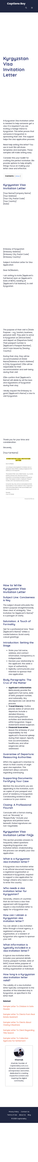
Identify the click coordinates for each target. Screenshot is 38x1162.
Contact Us (25, 1112)
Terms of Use (12, 1115)
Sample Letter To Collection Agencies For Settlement (15, 1039)
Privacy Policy (14, 1112)
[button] (26, 7)
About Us (22, 1115)
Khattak (19, 1059)
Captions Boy (16, 3)
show (18, 176)
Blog (29, 1115)
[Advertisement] (19, 36)
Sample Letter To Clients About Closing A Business (17, 1023)
